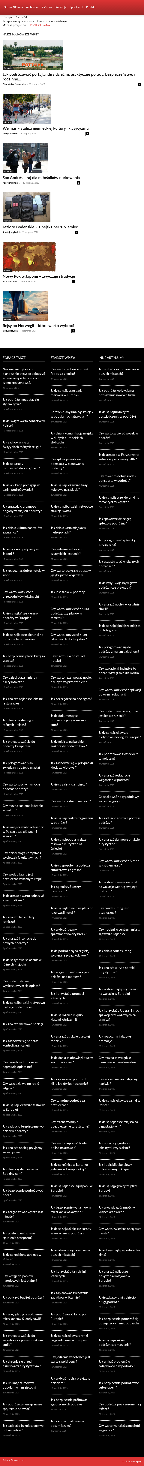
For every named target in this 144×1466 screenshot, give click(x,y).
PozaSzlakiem (10, 281)
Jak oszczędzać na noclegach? (71, 699)
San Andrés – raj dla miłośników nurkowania (41, 178)
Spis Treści (76, 7)
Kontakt (91, 7)
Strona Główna (13, 7)
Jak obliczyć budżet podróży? (23, 1297)
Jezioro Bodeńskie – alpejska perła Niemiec (40, 227)
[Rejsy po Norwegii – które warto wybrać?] (39, 306)
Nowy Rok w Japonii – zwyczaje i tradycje (39, 276)
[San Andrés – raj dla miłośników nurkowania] (41, 158)
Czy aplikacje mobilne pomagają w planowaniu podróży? (67, 464)
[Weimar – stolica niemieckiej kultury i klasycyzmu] (46, 109)
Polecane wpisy (133, 1461)
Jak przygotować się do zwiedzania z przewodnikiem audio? (23, 1340)
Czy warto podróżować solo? (71, 801)
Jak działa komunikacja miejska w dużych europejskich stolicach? (72, 438)
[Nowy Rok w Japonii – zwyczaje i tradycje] (39, 257)
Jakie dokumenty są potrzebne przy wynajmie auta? (68, 720)
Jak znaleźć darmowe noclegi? (23, 1024)
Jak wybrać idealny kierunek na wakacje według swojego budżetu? (118, 887)
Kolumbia (8, 171)
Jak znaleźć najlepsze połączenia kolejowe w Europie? (114, 1276)
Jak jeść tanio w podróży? (68, 592)
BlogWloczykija (10, 330)
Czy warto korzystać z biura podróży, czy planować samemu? (70, 613)
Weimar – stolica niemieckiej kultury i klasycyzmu (46, 129)
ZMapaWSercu (10, 133)
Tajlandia (8, 68)
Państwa (47, 7)
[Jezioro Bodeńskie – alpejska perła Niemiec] (40, 207)
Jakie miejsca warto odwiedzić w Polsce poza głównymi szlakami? (23, 832)
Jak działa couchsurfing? (116, 951)
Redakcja (61, 7)
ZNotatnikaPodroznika (14, 84)
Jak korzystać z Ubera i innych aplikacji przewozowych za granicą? (120, 1015)
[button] (136, 7)
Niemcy (7, 122)
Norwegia (8, 319)
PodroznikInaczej (11, 182)
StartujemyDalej (11, 232)
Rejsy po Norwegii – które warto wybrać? (39, 326)
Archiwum (32, 7)
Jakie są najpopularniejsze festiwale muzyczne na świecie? (68, 844)
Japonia (7, 270)
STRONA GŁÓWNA (38, 25)
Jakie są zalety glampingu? (69, 784)
